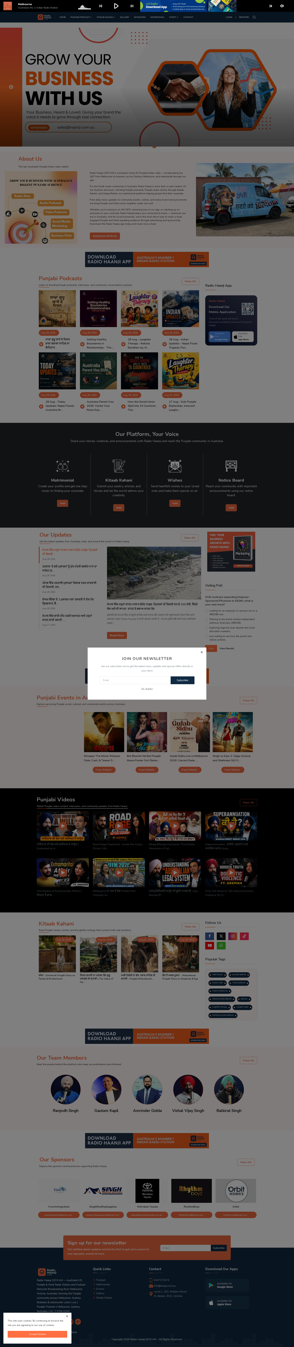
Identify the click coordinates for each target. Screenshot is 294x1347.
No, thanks (147, 688)
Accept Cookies (37, 1334)
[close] (67, 1316)
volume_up (282, 6)
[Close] (202, 652)
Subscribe (182, 680)
